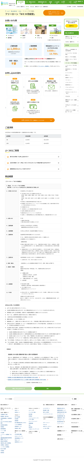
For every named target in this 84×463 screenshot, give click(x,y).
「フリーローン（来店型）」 (44, 66)
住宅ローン (17, 410)
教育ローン (67, 75)
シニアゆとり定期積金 (5, 446)
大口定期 (2, 432)
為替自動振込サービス (19, 438)
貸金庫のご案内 (18, 428)
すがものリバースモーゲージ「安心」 (71, 92)
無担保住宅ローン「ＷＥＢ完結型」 (71, 69)
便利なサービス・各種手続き (41, 6)
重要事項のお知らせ (61, 408)
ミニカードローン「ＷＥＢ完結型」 (71, 66)
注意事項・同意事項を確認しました (34, 382)
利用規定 (30, 416)
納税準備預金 (3, 428)
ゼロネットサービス (19, 436)
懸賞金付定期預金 (4, 441)
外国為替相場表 (80, 6)
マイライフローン (68, 89)
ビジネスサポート (46, 408)
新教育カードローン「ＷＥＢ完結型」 (71, 60)
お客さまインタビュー (47, 426)
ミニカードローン (68, 82)
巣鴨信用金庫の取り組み (62, 412)
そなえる (32, 6)
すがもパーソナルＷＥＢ (70, 105)
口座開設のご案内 (4, 414)
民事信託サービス (18, 426)
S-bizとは (45, 424)
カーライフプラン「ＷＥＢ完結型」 (71, 53)
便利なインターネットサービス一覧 (70, 37)
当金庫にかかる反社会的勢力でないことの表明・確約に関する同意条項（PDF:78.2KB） (27, 379)
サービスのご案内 (32, 412)
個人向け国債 (3, 448)
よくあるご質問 (46, 428)
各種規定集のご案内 (61, 417)
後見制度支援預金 (4, 425)
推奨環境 (30, 427)
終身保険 (16, 418)
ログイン (71, 26)
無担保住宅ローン (68, 84)
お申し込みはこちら (33, 120)
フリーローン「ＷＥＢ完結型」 (71, 63)
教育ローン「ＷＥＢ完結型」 (71, 56)
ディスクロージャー (61, 414)
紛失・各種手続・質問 (79, 2)
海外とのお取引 (46, 412)
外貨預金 (2, 450)
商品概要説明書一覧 (61, 416)
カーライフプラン (68, 72)
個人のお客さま (69, 33)
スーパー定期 (3, 430)
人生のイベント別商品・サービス (70, 110)
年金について (17, 440)
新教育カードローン (69, 77)
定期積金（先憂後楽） (5, 445)
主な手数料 (69, 6)
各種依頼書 (31, 423)
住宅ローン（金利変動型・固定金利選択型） (71, 50)
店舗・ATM (64, 2)
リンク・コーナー (60, 423)
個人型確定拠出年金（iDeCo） (21, 422)
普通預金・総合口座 (4, 416)
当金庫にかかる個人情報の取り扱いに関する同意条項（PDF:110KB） (23, 377)
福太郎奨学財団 (60, 421)
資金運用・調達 (46, 410)
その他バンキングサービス (34, 429)
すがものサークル (60, 419)
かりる (27, 6)
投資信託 (2, 452)
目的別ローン (17, 412)
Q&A (30, 425)
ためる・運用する (21, 6)
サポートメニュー (46, 422)
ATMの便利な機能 (18, 434)
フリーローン (68, 80)
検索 (70, 2)
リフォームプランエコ (69, 87)
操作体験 (30, 414)
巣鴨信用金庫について (61, 410)
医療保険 (16, 420)
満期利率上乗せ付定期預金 (6, 443)
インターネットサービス (48, 414)
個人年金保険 (17, 417)
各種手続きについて (19, 442)
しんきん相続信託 (18, 424)
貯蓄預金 (2, 426)
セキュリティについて (33, 421)
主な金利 (74, 6)
